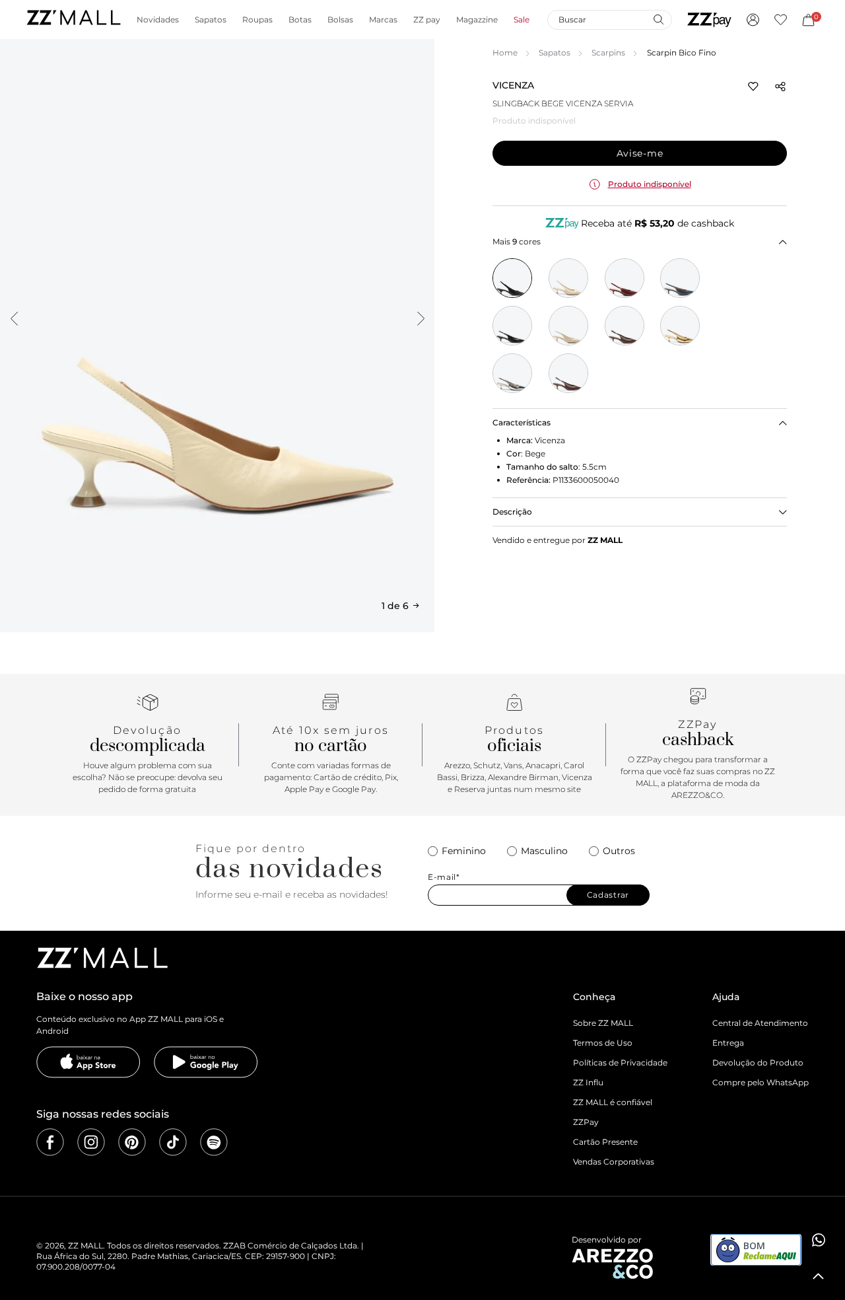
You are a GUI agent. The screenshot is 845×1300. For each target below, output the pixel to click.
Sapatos (554, 52)
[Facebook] (50, 1142)
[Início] (73, 19)
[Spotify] (214, 1142)
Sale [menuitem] (521, 19)
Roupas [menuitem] (257, 19)
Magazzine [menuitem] (477, 19)
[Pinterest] (132, 1142)
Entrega (728, 1043)
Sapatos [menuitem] (210, 19)
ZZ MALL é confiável (612, 1102)
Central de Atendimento (760, 1023)
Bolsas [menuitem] (340, 19)
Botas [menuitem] (300, 19)
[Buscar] (658, 19)
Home (505, 52)
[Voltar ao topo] (818, 1276)
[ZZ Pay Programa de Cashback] (709, 20)
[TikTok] (173, 1142)
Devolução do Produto (757, 1062)
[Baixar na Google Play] (206, 1062)
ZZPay (586, 1122)
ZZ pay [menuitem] (426, 19)
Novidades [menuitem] (158, 19)
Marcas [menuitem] (383, 19)
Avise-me (640, 153)
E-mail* (444, 877)
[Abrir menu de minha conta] (753, 19)
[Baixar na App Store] (88, 1062)
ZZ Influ (588, 1082)
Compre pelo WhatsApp (760, 1082)
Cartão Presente (605, 1142)
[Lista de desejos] (780, 19)
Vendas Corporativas (613, 1162)
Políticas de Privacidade (620, 1062)
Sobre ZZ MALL (603, 1023)
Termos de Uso (602, 1043)
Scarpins (608, 52)
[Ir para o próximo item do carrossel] (420, 318)
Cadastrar (608, 895)
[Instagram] (91, 1142)
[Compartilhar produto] (780, 86)
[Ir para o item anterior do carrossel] (14, 318)
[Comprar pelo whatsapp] (818, 1240)
